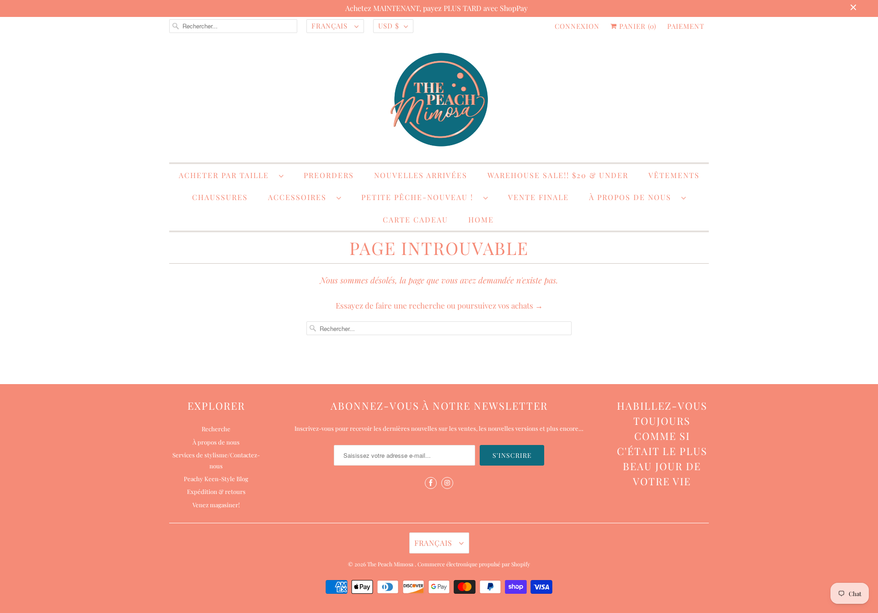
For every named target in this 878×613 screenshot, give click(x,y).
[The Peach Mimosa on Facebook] (431, 483)
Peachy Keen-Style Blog (216, 479)
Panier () (636, 26)
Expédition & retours (216, 491)
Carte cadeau (415, 219)
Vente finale (538, 197)
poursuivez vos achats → (500, 305)
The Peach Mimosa (391, 564)
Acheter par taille (226, 175)
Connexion (577, 26)
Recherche (216, 429)
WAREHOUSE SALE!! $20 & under (557, 175)
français (330, 25)
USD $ (388, 25)
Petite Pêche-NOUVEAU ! (420, 197)
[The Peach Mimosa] (439, 101)
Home (481, 219)
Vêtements (674, 175)
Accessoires (300, 197)
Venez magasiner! (216, 505)
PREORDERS (329, 175)
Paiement (685, 26)
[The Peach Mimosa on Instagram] (447, 483)
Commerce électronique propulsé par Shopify (474, 564)
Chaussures (220, 197)
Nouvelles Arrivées (420, 175)
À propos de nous (633, 197)
